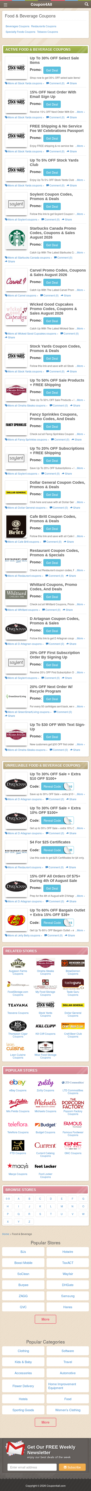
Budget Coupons (45, 1132)
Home (5, 1234)
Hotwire (67, 1251)
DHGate (67, 1284)
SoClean (23, 1273)
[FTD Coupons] (18, 1145)
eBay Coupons (17, 1090)
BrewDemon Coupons (73, 972)
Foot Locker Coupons (45, 1175)
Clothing (23, 1350)
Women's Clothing (67, 1410)
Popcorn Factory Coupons (72, 1112)
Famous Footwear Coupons (73, 1133)
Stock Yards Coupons (45, 1014)
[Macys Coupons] (18, 1165)
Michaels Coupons (45, 1111)
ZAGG (23, 1296)
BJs (23, 1251)
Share (73, 83)
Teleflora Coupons (18, 1132)
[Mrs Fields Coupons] (18, 1103)
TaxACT (67, 1262)
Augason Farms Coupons (18, 972)
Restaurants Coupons (43, 26)
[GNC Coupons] (73, 1145)
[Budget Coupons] (45, 1124)
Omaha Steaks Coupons (45, 972)
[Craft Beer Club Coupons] (73, 1025)
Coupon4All (41, 4)
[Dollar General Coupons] (73, 1004)
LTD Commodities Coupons (73, 1091)
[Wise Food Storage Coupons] (45, 1046)
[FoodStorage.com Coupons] (18, 983)
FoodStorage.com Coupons (18, 993)
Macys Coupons (18, 1174)
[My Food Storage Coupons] (45, 983)
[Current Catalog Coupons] (45, 1145)
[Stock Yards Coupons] (45, 1004)
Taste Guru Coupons (73, 993)
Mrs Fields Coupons (17, 1111)
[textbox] (32, 1467)
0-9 (8, 1198)
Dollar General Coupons (73, 1014)
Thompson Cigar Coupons (18, 1035)
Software (68, 1350)
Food (67, 1399)
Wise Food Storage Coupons (45, 1056)
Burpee (23, 1284)
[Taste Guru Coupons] (73, 983)
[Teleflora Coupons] (18, 1124)
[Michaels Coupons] (45, 1103)
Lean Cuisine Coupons (18, 1056)
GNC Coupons (73, 1153)
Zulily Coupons (45, 1090)
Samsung (67, 1296)
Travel (67, 1361)
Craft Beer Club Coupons (73, 1035)
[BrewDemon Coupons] (73, 962)
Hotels (23, 1399)
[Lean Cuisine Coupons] (18, 1046)
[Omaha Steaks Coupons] (45, 962)
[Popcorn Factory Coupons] (73, 1103)
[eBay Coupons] (18, 1082)
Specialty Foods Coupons (20, 31)
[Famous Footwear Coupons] (73, 1124)
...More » (80, 111)
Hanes (67, 1307)
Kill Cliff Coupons (45, 1033)
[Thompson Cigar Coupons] (18, 1025)
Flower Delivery (23, 1386)
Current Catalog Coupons (45, 1154)
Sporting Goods (23, 1410)
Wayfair (68, 1273)
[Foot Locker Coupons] (45, 1165)
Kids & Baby (23, 1361)
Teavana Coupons (18, 1013)
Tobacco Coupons (47, 31)
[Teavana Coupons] (18, 1004)
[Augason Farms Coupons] (18, 962)
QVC (23, 1307)
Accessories (23, 1373)
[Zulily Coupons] (45, 1082)
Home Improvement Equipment (62, 1386)
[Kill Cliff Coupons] (45, 1025)
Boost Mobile (23, 1262)
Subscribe (74, 1467)
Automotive (68, 1373)
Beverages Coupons (17, 26)
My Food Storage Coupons (45, 993)
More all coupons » (25, 83)
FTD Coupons (18, 1153)
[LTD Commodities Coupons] (73, 1082)
